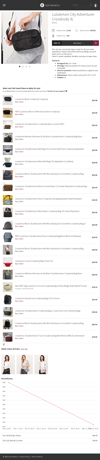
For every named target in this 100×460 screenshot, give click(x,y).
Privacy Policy (24, 457)
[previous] (5, 38)
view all (24, 349)
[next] (45, 38)
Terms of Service (37, 457)
